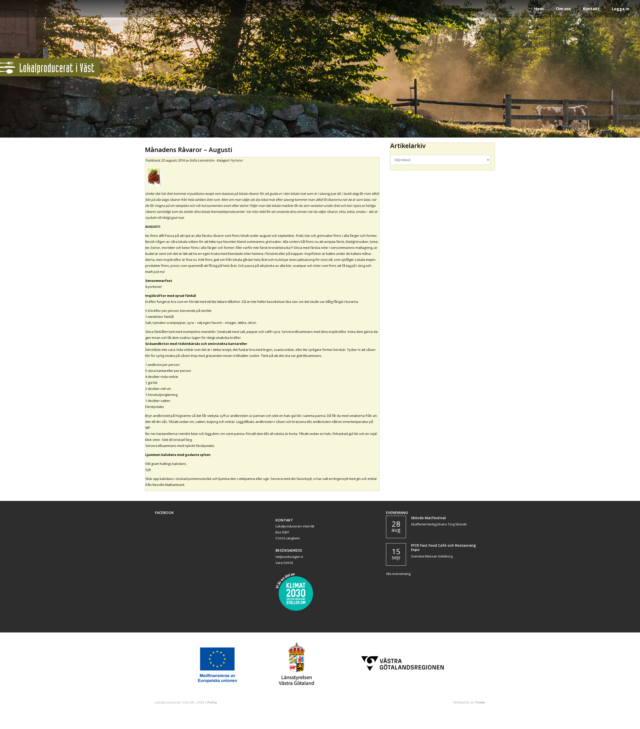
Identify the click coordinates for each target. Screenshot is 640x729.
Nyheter (236, 160)
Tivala (480, 702)
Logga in (620, 9)
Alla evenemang (398, 573)
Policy (212, 702)
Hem (539, 9)
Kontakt (591, 9)
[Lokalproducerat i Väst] (50, 75)
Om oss (563, 9)
